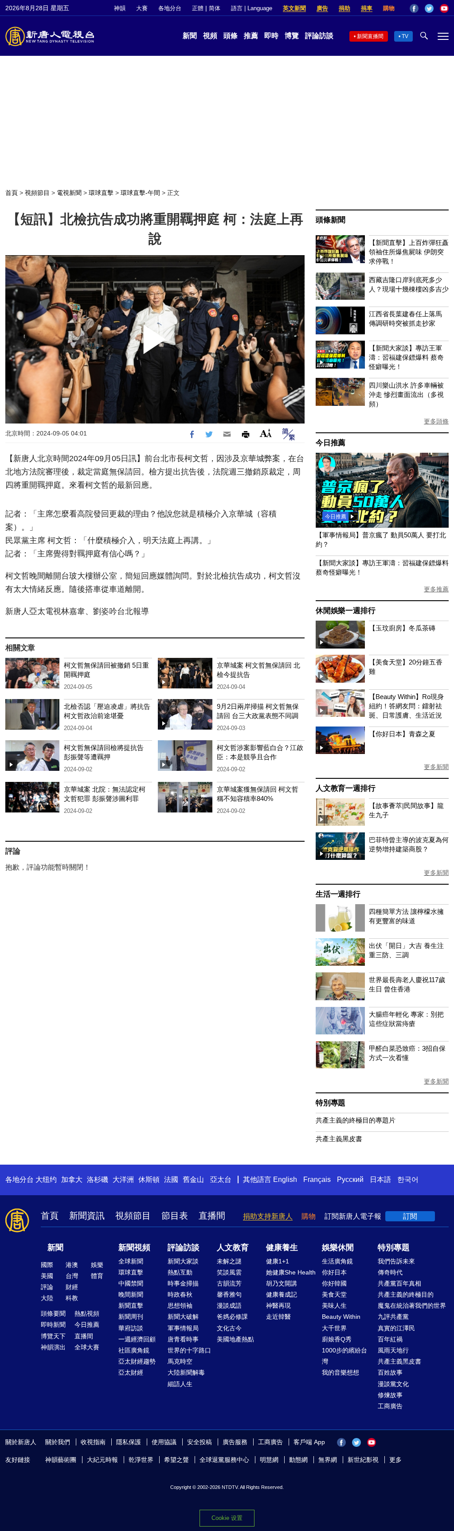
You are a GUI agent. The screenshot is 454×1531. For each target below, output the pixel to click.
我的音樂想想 (340, 1372)
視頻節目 (37, 192)
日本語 (380, 1179)
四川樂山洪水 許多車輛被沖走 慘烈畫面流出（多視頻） (406, 394)
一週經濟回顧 (137, 1339)
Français (317, 1179)
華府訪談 (130, 1328)
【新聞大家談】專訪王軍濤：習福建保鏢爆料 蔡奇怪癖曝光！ (406, 357)
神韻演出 (53, 1347)
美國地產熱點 (235, 1339)
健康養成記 (281, 1294)
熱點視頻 (86, 1313)
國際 (47, 1264)
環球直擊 (101, 192)
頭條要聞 (53, 1313)
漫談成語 (229, 1305)
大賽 (142, 8)
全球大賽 (86, 1347)
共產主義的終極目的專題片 (355, 1120)
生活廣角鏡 (337, 1261)
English (285, 1179)
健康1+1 (277, 1261)
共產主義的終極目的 (406, 1294)
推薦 (251, 35)
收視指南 (93, 1442)
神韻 (119, 8)
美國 (47, 1275)
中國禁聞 (130, 1283)
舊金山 (193, 1179)
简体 (214, 8)
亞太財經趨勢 (137, 1361)
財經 (72, 1286)
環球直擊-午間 (140, 192)
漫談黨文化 (393, 1383)
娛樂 (97, 1264)
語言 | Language (251, 8)
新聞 (190, 35)
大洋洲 (123, 1179)
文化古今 (229, 1328)
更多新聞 (436, 766)
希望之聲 (176, 1459)
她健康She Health (291, 1272)
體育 (97, 1275)
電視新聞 (69, 192)
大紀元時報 (102, 1459)
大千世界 (334, 1328)
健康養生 (282, 1247)
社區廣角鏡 (133, 1350)
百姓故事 (390, 1372)
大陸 (47, 1298)
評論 (47, 1286)
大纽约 (46, 1179)
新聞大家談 (183, 1261)
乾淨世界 (141, 1459)
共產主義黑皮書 (339, 1138)
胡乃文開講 (281, 1283)
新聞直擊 (130, 1305)
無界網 (327, 1459)
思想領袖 (180, 1305)
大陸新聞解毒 (186, 1372)
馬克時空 (180, 1361)
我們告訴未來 (396, 1261)
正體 (198, 8)
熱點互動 (180, 1272)
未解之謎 (229, 1261)
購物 (389, 8)
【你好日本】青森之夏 (402, 734)
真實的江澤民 (396, 1328)
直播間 (212, 1215)
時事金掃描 (183, 1283)
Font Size (265, 433)
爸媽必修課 (232, 1316)
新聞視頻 (134, 1247)
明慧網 (269, 1459)
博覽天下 (53, 1336)
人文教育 (233, 1247)
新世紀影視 (363, 1459)
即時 (271, 35)
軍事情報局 (183, 1328)
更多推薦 (436, 589)
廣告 (322, 8)
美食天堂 (334, 1294)
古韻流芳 (229, 1283)
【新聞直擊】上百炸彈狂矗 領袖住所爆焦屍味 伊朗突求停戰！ (409, 252)
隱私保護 (128, 1442)
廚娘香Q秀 (337, 1339)
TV (405, 36)
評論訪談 (319, 35)
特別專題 (330, 1103)
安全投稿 (199, 1442)
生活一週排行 (338, 894)
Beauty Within (341, 1316)
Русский (350, 1179)
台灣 (72, 1275)
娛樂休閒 (338, 1247)
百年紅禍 (390, 1339)
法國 (171, 1179)
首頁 (11, 192)
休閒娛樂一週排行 (345, 610)
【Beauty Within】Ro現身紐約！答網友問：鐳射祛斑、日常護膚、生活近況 (406, 706)
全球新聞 (130, 1261)
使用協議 (164, 1442)
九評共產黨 (393, 1316)
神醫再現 (278, 1305)
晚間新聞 (130, 1294)
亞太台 (220, 1179)
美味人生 (334, 1305)
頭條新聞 (330, 220)
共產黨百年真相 (399, 1283)
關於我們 (57, 1442)
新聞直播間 (370, 36)
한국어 (408, 1179)
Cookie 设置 (227, 1518)
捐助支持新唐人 (268, 1216)
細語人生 (180, 1383)
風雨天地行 (393, 1350)
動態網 (298, 1459)
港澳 (72, 1264)
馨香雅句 (229, 1294)
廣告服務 (235, 1442)
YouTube (444, 8)
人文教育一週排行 (345, 788)
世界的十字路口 (189, 1350)
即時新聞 (53, 1324)
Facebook (414, 8)
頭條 (230, 35)
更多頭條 (436, 421)
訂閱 (410, 1216)
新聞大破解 (183, 1316)
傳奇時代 (390, 1272)
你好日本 (334, 1272)
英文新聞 (294, 8)
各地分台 (169, 8)
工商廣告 (390, 1406)
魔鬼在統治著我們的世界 (412, 1305)
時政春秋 (180, 1294)
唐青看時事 (183, 1339)
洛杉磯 (97, 1179)
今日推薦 (330, 443)
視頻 (210, 35)
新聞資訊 (87, 1215)
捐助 (344, 8)
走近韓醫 (278, 1316)
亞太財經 (130, 1372)
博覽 (292, 35)
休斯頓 (149, 1179)
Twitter (429, 8)
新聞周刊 (130, 1316)
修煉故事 (390, 1395)
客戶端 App (309, 1442)
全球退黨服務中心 (224, 1459)
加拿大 (71, 1179)
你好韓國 (334, 1283)
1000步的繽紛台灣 (344, 1356)
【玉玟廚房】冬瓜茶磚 (402, 628)
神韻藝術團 (60, 1459)
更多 (395, 1459)
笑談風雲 (229, 1272)
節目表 (174, 1215)
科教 (72, 1298)
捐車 (366, 8)
